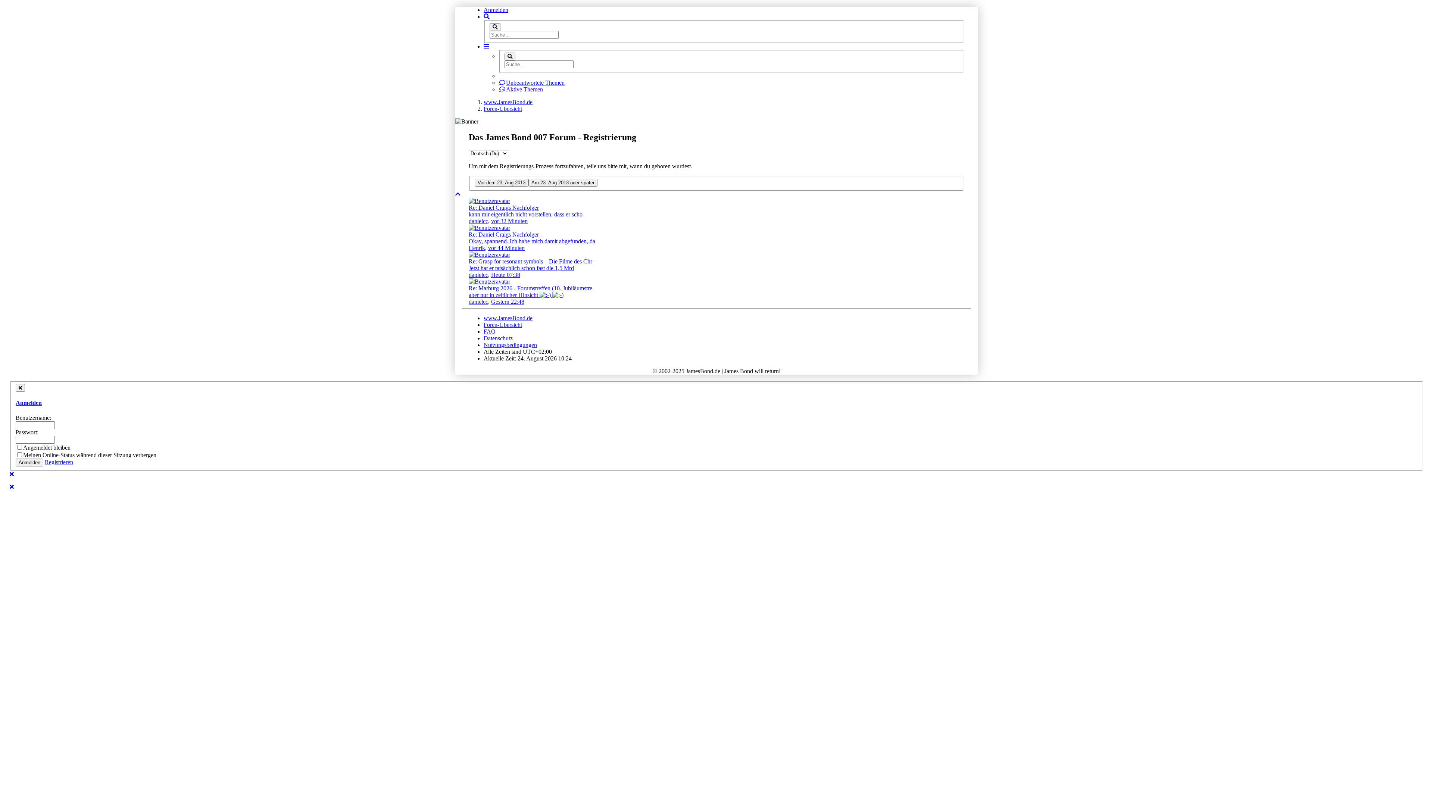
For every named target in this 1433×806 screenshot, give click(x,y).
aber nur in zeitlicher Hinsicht (504, 295)
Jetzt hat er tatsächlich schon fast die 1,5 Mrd (521, 268)
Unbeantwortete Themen (535, 82)
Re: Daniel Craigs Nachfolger (504, 207)
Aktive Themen (524, 89)
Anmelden (496, 10)
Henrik (477, 248)
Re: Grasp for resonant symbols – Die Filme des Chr (530, 261)
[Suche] (495, 27)
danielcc (478, 221)
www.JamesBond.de (508, 318)
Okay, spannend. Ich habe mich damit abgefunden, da (532, 241)
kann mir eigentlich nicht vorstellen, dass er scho (526, 214)
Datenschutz (498, 338)
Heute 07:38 (505, 275)
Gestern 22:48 (507, 302)
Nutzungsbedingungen (510, 345)
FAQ (490, 331)
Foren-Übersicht (503, 325)
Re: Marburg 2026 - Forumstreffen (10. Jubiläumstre (530, 288)
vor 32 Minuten (509, 221)
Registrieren (59, 462)
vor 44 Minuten (506, 248)
